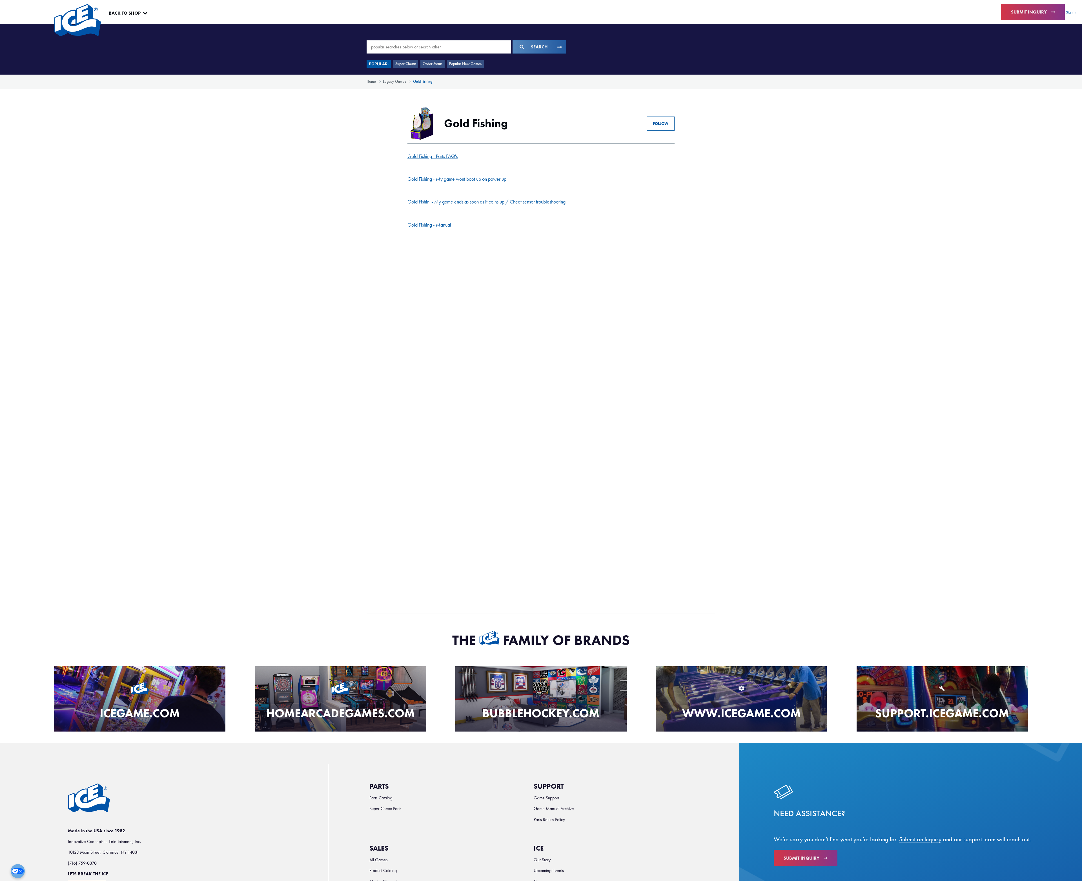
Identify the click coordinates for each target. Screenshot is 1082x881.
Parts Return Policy (549, 819)
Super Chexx (405, 63)
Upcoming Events (549, 870)
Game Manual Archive (554, 808)
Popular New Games (465, 63)
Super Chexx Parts (385, 808)
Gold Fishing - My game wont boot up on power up (456, 179)
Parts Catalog (380, 797)
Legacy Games (394, 81)
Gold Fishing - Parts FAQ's (432, 156)
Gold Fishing (422, 81)
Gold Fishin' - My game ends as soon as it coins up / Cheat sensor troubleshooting (486, 202)
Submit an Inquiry (920, 839)
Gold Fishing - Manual (429, 225)
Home (371, 81)
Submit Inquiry (1029, 12)
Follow (660, 123)
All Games (378, 859)
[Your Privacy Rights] (18, 871)
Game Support (546, 797)
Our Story (542, 859)
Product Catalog (383, 870)
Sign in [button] (1071, 12)
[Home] (77, 20)
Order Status (432, 63)
